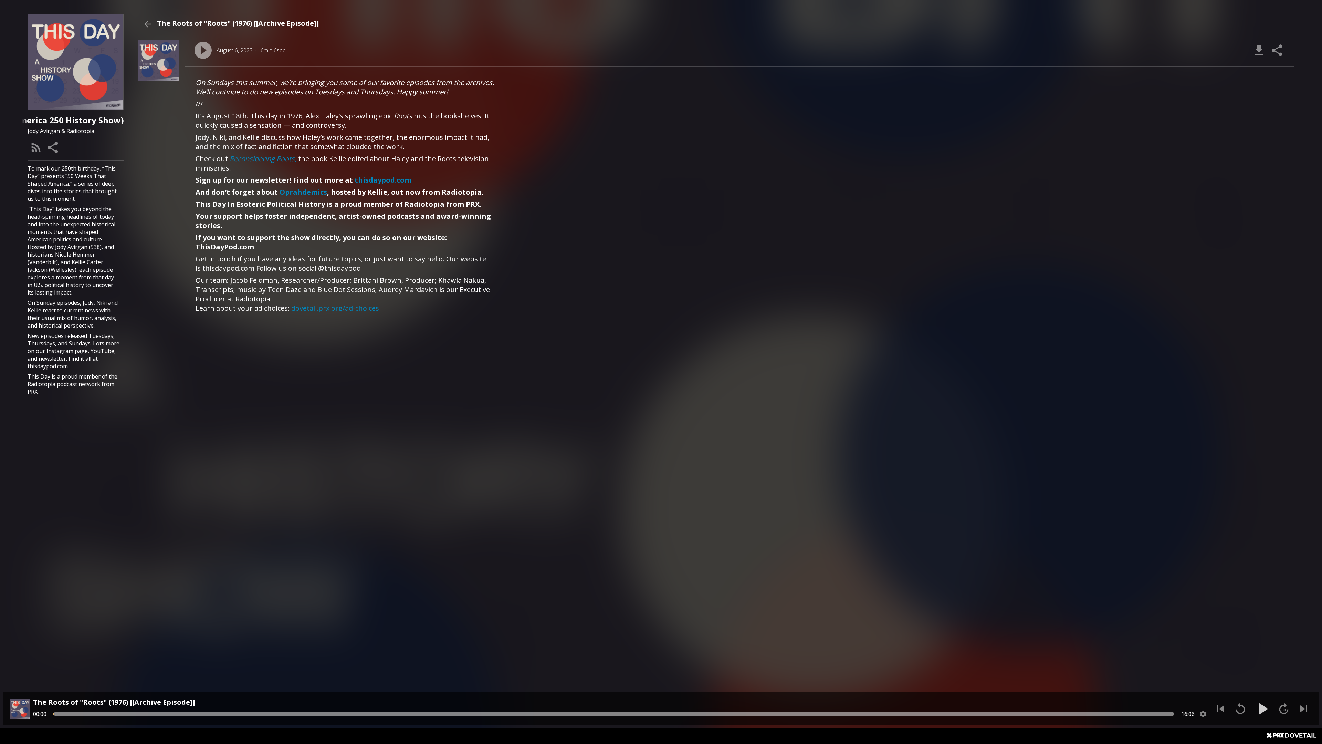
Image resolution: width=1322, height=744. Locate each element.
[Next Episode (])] (1303, 708)
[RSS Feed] (36, 147)
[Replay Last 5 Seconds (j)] (1240, 708)
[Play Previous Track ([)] (1220, 708)
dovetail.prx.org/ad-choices (335, 308)
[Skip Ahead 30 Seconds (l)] (1283, 708)
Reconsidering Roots (262, 158)
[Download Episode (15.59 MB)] (1259, 50)
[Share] (53, 147)
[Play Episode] (203, 50)
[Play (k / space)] (1262, 709)
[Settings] (1203, 714)
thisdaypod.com (383, 180)
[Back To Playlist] (147, 24)
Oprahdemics (303, 192)
